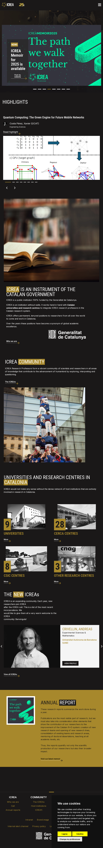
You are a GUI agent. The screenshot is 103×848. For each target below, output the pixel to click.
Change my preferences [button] (70, 839)
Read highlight (10, 132)
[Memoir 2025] (21, 710)
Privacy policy (39, 826)
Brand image (43, 819)
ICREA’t (38, 810)
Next (15, 188)
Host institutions (38, 806)
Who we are (13, 802)
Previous (7, 188)
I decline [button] (79, 834)
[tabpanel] (51, 143)
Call (13, 806)
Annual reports (13, 810)
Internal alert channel (18, 826)
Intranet (29, 819)
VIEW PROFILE (70, 663)
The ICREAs (38, 802)
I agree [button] (64, 834)
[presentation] (4, 58)
